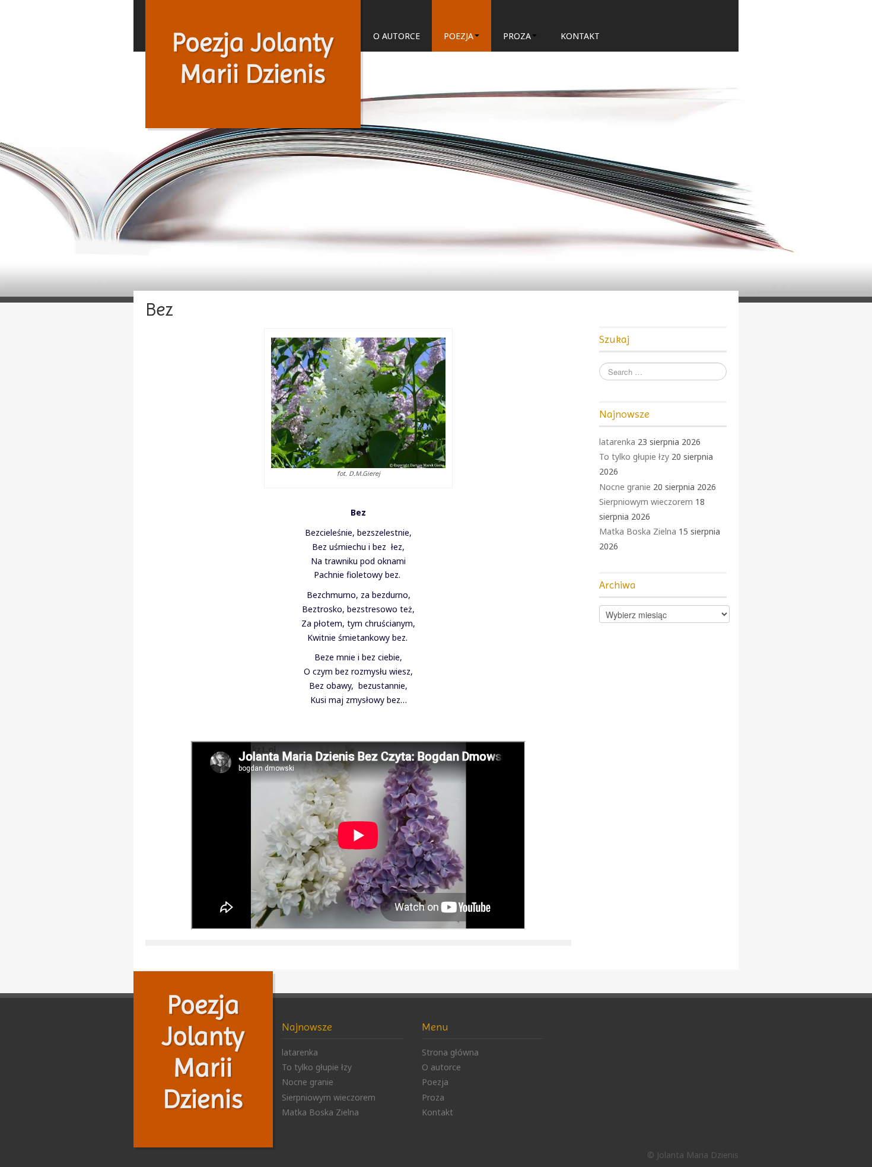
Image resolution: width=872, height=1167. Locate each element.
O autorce (396, 36)
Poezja (458, 36)
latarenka (617, 441)
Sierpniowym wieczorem (646, 501)
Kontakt (580, 36)
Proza (517, 36)
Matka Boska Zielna (637, 531)
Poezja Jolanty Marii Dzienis (252, 58)
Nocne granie (625, 486)
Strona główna (450, 1052)
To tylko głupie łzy (634, 456)
